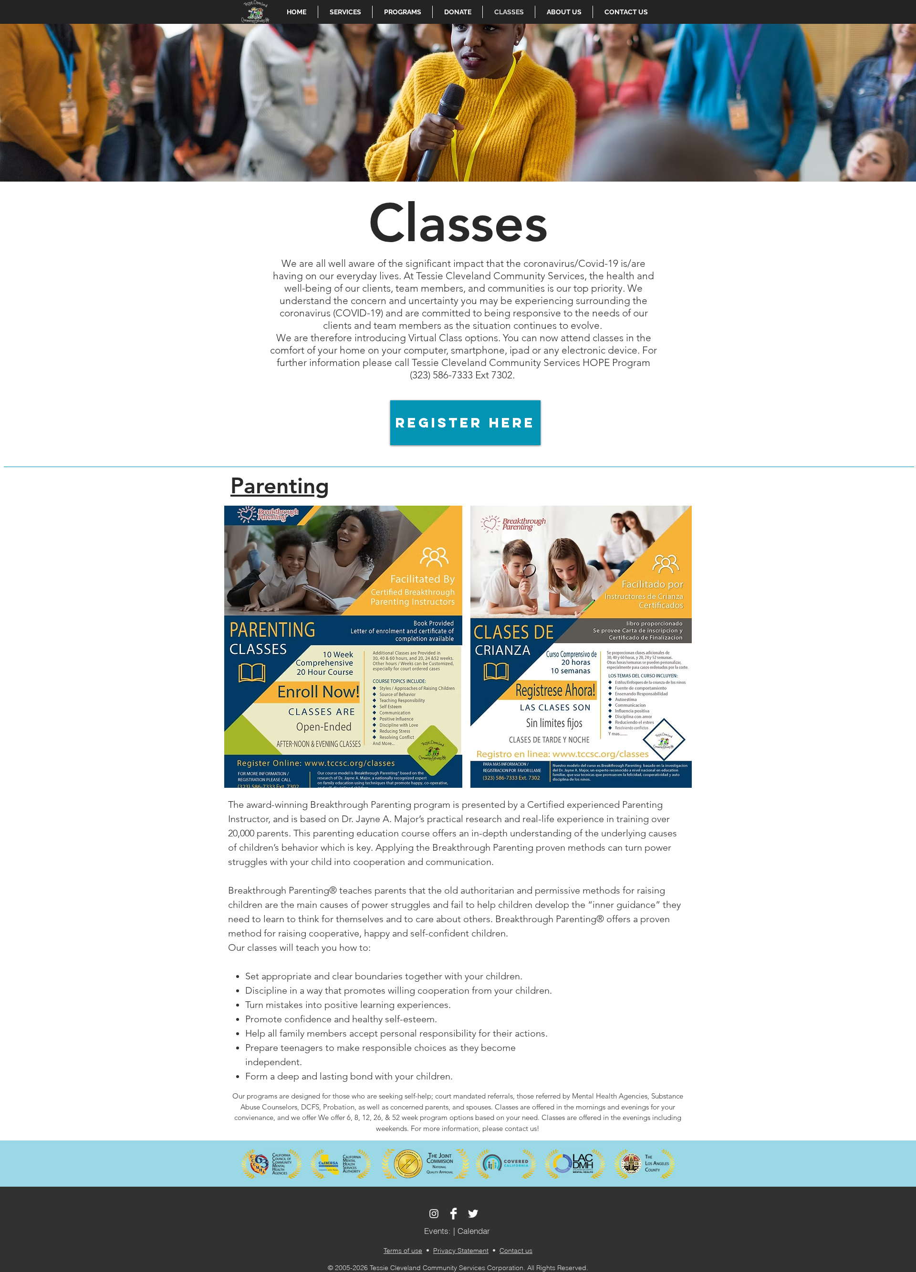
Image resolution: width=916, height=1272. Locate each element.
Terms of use (403, 1250)
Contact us (516, 1250)
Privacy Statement (461, 1250)
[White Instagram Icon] (434, 1214)
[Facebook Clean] (453, 1214)
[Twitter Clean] (473, 1214)
